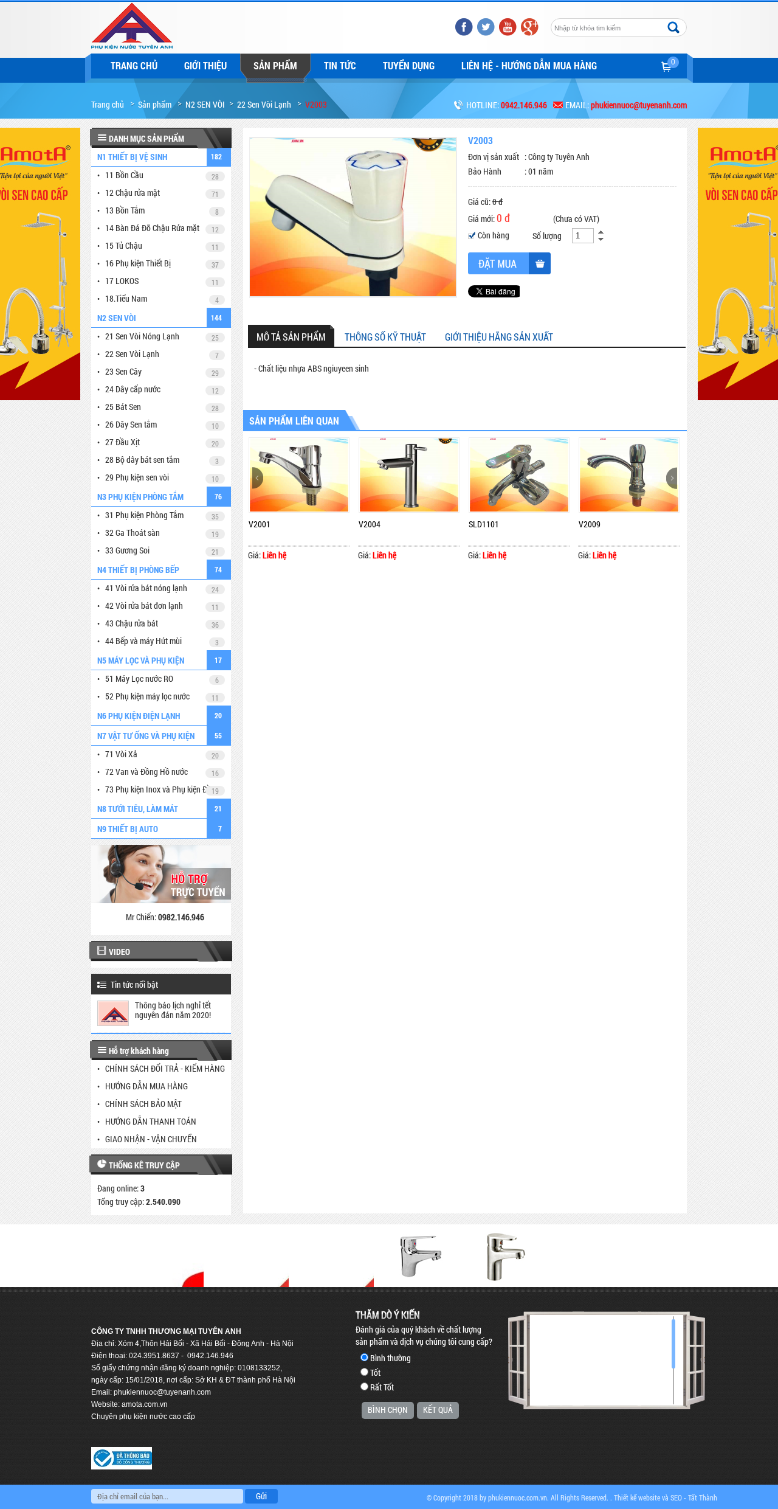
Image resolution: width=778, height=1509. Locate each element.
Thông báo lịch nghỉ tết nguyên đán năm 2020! (173, 1010)
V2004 (369, 524)
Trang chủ (134, 65)
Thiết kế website (637, 1497)
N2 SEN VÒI (205, 104)
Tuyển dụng (409, 65)
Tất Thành (702, 1497)
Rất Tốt (382, 1387)
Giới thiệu (205, 65)
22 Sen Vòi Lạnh (264, 104)
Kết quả (438, 1409)
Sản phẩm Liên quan (294, 420)
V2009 (590, 524)
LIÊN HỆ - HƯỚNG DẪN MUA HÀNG (529, 65)
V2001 (259, 524)
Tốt (375, 1372)
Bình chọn (388, 1409)
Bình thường (390, 1358)
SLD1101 (484, 524)
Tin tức (340, 65)
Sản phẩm (275, 65)
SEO (676, 1497)
